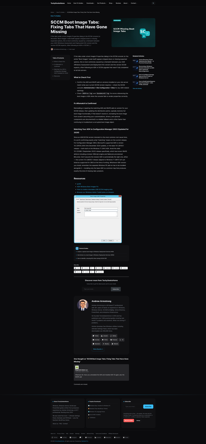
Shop (110, 3)
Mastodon (96, 344)
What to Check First (59, 61)
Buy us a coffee (129, 420)
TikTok (105, 340)
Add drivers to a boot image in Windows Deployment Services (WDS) (95, 255)
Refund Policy (90, 433)
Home (69, 3)
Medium (117, 438)
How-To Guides (78, 3)
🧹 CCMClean (91, 417)
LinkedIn (104, 336)
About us (55, 423)
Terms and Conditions (101, 433)
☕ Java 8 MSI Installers (94, 414)
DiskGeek (60, 418)
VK (121, 340)
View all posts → (98, 349)
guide (79, 184)
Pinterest (113, 340)
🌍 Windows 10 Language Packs (96, 411)
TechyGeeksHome (58, 3)
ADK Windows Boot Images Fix (87, 186)
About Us (53, 433)
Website (115, 344)
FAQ (60, 423)
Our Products (101, 3)
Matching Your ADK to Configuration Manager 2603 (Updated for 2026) (61, 71)
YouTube (96, 340)
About (125, 3)
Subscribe (116, 289)
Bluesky (106, 344)
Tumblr (125, 438)
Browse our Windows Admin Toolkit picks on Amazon (95, 192)
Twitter (95, 336)
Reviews (118, 3)
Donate (72, 433)
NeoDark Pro (85, 441)
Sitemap (77, 433)
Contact (133, 3)
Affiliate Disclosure (113, 433)
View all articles (137, 88)
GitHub (113, 336)
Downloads (90, 3)
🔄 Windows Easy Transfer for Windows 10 (99, 405)
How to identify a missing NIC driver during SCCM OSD (92, 258)
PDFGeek (68, 418)
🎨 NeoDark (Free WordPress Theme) (98, 408)
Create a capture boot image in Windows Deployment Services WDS (95, 251)
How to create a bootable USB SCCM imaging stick (94, 189)
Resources (57, 76)
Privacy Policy (60, 433)
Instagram (73, 438)
